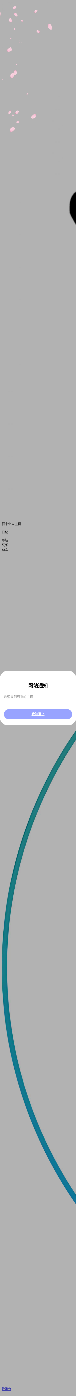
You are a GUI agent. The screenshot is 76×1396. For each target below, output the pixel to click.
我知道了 (38, 714)
